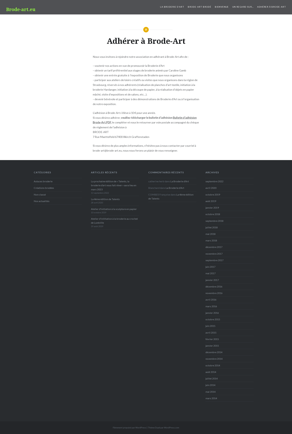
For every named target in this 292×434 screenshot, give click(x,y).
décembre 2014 (213, 352)
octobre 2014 (212, 365)
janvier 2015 (212, 345)
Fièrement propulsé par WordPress (129, 427)
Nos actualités (41, 201)
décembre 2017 (213, 247)
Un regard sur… (243, 6)
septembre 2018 (214, 220)
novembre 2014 (213, 358)
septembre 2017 (214, 260)
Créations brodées (44, 187)
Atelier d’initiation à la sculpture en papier (114, 208)
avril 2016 (210, 299)
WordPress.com (171, 427)
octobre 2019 (212, 194)
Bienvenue (222, 6)
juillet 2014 (211, 378)
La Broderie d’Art (172, 6)
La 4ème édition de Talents (105, 199)
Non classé (40, 194)
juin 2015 (210, 325)
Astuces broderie (43, 181)
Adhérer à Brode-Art (271, 6)
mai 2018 (210, 233)
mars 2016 (211, 306)
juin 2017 (210, 266)
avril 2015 (210, 332)
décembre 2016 (213, 286)
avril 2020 (210, 187)
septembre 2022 (214, 181)
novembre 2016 (213, 293)
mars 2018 (211, 240)
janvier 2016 (212, 312)
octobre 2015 (212, 319)
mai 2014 (210, 391)
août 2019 (210, 201)
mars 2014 (211, 398)
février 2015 (212, 339)
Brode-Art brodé (199, 6)
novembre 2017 (213, 253)
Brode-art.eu (20, 9)
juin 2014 (210, 385)
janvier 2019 (212, 207)
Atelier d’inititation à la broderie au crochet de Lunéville (114, 220)
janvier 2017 (212, 279)
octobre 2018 (212, 214)
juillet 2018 (211, 227)
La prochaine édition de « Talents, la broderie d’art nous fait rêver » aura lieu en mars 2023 (113, 185)
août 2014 (210, 371)
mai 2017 (210, 273)
